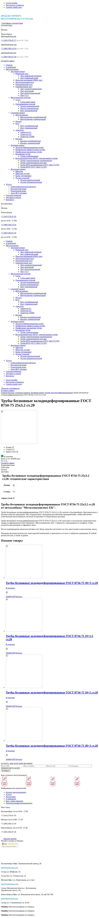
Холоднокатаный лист (24, 82)
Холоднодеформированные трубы (29, 147)
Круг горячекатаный (28, 128)
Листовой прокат (18, 71)
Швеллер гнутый (22, 174)
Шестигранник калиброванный (33, 117)
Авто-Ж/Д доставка (19, 193)
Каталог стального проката (19, 393)
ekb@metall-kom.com (8, 36)
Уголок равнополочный (30, 180)
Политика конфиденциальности (19, 803)
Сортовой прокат (18, 113)
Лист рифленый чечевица (31, 76)
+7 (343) (8, 40)
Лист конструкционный (30, 93)
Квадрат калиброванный (30, 141)
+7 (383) (8, 57)
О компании (11, 67)
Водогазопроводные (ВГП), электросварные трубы (36, 158)
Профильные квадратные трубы (28, 152)
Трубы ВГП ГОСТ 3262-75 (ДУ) (33, 167)
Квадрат (18, 139)
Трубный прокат (17, 145)
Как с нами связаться (14, 801)
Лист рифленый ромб (29, 78)
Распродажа (11, 797)
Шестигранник (21, 115)
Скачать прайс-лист (14, 7)
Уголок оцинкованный (29, 106)
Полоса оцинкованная (29, 108)
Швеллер (19, 171)
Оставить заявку (7, 61)
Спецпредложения (13, 195)
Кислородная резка (18, 189)
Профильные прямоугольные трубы (30, 150)
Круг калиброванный (29, 126)
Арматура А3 (25, 134)
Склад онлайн (11, 3)
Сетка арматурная (27, 102)
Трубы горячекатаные (29, 156)
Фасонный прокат (18, 169)
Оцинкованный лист (24, 84)
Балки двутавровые (23, 176)
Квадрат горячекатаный (30, 143)
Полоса (18, 121)
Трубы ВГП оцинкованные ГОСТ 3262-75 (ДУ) (39, 165)
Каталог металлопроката (16, 792)
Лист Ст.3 (24, 95)
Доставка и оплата (13, 197)
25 (14, 485)
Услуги (9, 184)
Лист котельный (27, 91)
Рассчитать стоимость (15, 5)
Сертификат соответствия (12, 23)
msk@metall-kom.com (9, 44)
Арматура (19, 130)
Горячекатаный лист (23, 87)
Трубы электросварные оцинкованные (36, 161)
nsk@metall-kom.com (8, 53)
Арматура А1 (25, 132)
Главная (9, 65)
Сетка (17, 100)
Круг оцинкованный (28, 111)
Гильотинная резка (18, 191)
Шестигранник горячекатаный (33, 119)
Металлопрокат (12, 69)
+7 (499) (8, 49)
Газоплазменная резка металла (23, 187)
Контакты (10, 200)
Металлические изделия (20, 98)
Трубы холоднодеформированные (59, 393)
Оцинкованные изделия (25, 104)
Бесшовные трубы (22, 154)
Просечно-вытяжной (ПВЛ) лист (28, 80)
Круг (17, 124)
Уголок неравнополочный (31, 182)
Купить (19, 597)
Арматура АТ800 (27, 137)
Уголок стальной (22, 178)
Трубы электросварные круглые (33, 163)
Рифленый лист (21, 74)
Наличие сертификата (10, 388)
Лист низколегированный (31, 89)
